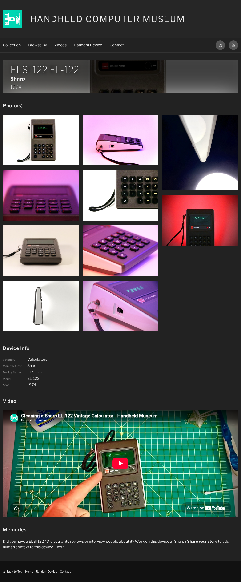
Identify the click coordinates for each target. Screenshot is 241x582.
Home (29, 571)
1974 (15, 87)
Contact (117, 45)
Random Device (88, 45)
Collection (12, 45)
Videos (60, 45)
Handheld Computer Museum (107, 19)
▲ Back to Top (12, 571)
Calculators (37, 359)
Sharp (17, 79)
